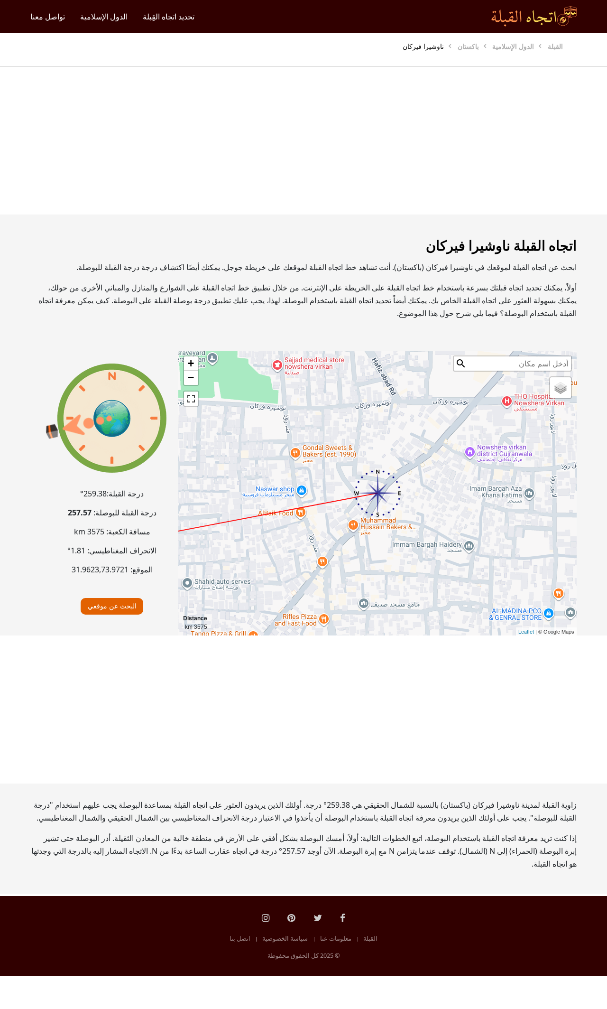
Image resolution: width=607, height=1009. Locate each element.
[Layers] (560, 387)
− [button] (191, 377)
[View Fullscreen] (191, 399)
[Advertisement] (303, 140)
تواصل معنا (47, 16)
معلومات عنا (335, 938)
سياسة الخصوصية (285, 938)
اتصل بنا (240, 938)
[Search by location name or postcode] (461, 363)
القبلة (370, 938)
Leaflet (526, 631)
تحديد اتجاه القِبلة (168, 16)
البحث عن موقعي (112, 605)
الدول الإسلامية (104, 16)
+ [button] (191, 363)
